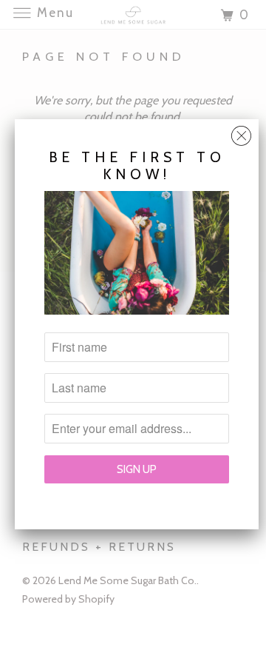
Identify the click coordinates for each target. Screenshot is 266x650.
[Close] (241, 132)
